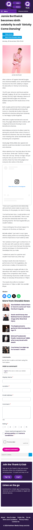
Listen (17, 3)
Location (6, 386)
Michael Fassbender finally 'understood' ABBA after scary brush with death (20, 339)
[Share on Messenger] (9, 296)
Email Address (7, 395)
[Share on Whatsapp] (19, 296)
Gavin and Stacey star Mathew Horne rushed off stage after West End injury (20, 318)
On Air (28, 517)
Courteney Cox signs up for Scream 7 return (20, 348)
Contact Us (15, 521)
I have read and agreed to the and (15, 433)
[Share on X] (14, 296)
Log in (6, 371)
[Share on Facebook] (4, 296)
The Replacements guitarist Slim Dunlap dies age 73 (20, 328)
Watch (18, 7)
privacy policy (10, 433)
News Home (9, 34)
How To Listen (11, 517)
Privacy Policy (24, 519)
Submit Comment (11, 450)
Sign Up (7, 477)
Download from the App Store (9, 498)
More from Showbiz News (13, 37)
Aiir (28, 525)
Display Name (7, 377)
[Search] (30, 454)
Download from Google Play (9, 502)
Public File (21, 517)
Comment (6, 404)
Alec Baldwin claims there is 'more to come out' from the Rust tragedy (20, 307)
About (3, 517)
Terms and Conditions (10, 519)
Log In (18, 477)
